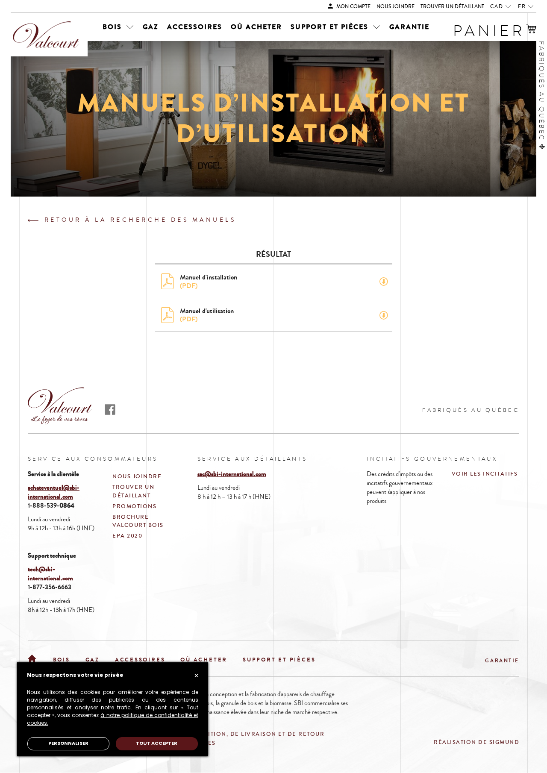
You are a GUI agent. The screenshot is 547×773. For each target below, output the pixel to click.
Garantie (409, 27)
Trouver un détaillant (452, 6)
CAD (498, 6)
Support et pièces (331, 27)
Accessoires (194, 27)
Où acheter (256, 27)
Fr (523, 6)
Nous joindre (395, 6)
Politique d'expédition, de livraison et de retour (234, 734)
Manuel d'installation (208, 281)
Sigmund (504, 742)
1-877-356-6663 (49, 587)
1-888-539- (43, 505)
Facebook (110, 409)
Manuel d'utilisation (207, 315)
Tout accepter (156, 743)
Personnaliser (68, 743)
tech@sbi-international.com (50, 573)
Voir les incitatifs (485, 474)
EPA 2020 (127, 536)
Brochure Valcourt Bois (138, 521)
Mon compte (353, 6)
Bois (113, 27)
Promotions (134, 506)
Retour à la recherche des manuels (138, 220)
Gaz (151, 27)
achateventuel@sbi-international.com (53, 492)
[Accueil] (33, 658)
